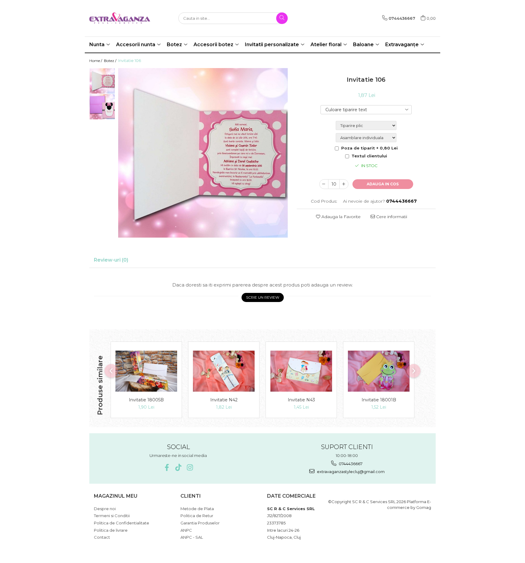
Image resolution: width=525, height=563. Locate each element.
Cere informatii (391, 216)
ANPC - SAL (191, 537)
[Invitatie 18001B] (379, 371)
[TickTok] (178, 467)
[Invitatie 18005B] (146, 371)
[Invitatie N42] (224, 371)
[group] (203, 153)
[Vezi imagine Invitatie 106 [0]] (102, 81)
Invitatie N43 (301, 400)
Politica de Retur (196, 515)
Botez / (110, 60)
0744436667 (350, 463)
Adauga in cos (383, 184)
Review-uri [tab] (111, 260)
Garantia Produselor (200, 522)
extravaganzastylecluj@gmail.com (350, 471)
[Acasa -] (119, 18)
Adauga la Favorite (340, 216)
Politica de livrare (111, 530)
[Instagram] (189, 467)
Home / (96, 60)
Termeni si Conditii (112, 515)
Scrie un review (262, 297)
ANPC (186, 530)
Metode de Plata (197, 508)
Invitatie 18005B (146, 400)
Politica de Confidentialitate (121, 522)
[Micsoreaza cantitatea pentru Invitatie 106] (323, 184)
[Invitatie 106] (203, 153)
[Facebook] (166, 467)
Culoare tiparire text (346, 109)
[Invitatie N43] (301, 371)
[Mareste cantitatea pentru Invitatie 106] (343, 184)
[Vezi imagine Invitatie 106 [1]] (102, 106)
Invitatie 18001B (379, 400)
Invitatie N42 (224, 400)
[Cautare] (282, 18)
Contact (102, 537)
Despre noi (105, 508)
